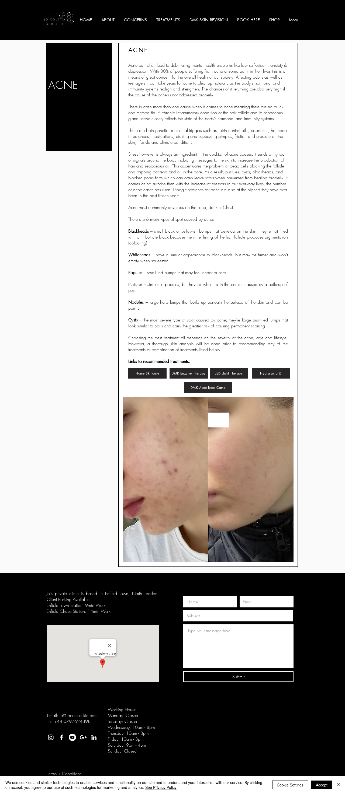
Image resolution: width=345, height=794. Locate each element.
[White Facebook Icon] (61, 737)
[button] (108, 20)
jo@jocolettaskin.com (79, 715)
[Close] (338, 785)
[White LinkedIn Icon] (94, 737)
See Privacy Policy (161, 787)
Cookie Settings (290, 785)
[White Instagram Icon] (50, 737)
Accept (321, 785)
